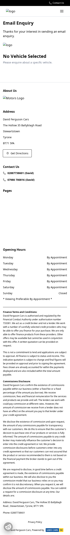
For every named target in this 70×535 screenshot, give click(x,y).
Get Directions (19, 153)
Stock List (9, 205)
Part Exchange (12, 232)
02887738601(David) (20, 173)
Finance (8, 238)
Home (6, 198)
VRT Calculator (12, 212)
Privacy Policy (11, 225)
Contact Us (9, 218)
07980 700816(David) (21, 180)
